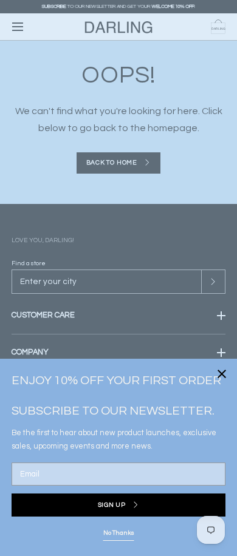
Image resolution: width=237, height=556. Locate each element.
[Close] (118, 278)
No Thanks (118, 532)
